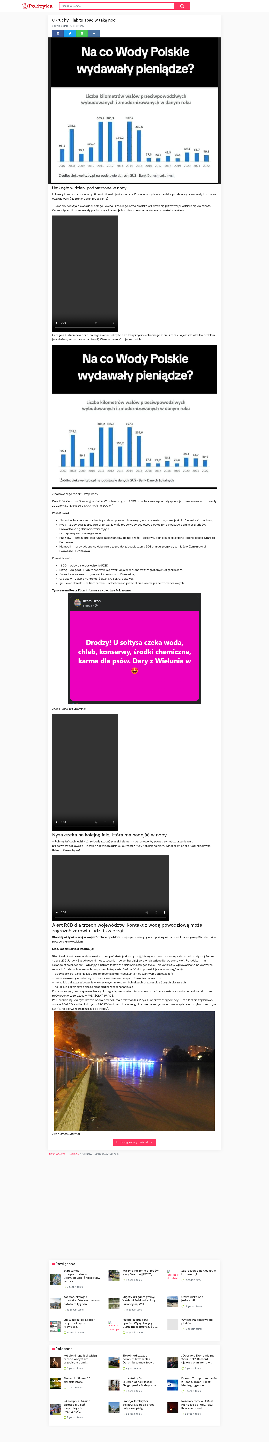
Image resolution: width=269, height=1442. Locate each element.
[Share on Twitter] (70, 33)
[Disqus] (134, 1206)
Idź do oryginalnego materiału (133, 1142)
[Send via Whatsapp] (82, 33)
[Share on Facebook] (58, 33)
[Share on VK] (94, 33)
